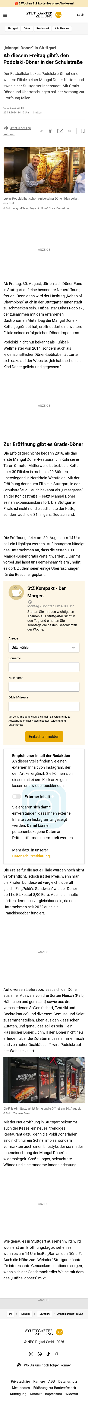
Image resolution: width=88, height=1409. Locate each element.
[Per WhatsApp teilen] (69, 130)
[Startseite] (10, 1314)
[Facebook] (56, 1354)
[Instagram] (31, 1354)
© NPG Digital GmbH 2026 (44, 1342)
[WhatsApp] (39, 1354)
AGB (51, 1381)
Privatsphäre (20, 1381)
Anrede (13, 638)
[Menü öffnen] (5, 15)
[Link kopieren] (41, 131)
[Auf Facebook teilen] (50, 131)
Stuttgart (13, 28)
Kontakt (36, 1394)
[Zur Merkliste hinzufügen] (82, 131)
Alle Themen (62, 28)
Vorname (15, 658)
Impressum (53, 1394)
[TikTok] (48, 1354)
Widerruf (71, 1394)
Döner (27, 28)
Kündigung (18, 1394)
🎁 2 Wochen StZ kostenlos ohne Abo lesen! (44, 3)
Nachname (16, 677)
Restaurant (43, 28)
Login (81, 14)
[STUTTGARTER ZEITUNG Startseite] (44, 15)
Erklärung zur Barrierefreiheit (54, 1388)
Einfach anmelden (44, 736)
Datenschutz (67, 1381)
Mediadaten (21, 1388)
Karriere (39, 1381)
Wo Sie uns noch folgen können (48, 1365)
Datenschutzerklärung (31, 856)
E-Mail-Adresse (18, 697)
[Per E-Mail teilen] (60, 131)
